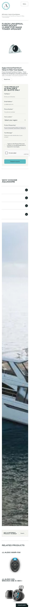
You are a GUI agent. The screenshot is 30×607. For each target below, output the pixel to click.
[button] (24, 4)
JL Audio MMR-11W (11, 552)
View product (15, 573)
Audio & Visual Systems (14, 14)
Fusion (4, 68)
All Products (5, 14)
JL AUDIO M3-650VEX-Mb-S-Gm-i (12, 580)
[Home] (6, 6)
